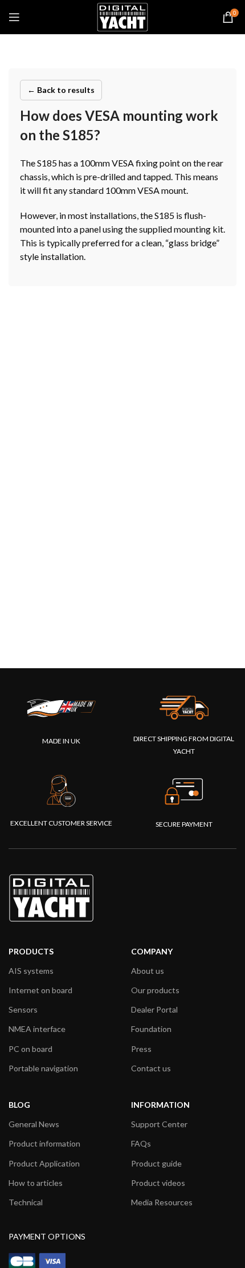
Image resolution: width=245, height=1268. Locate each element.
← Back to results (61, 90)
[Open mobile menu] (14, 17)
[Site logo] (122, 16)
